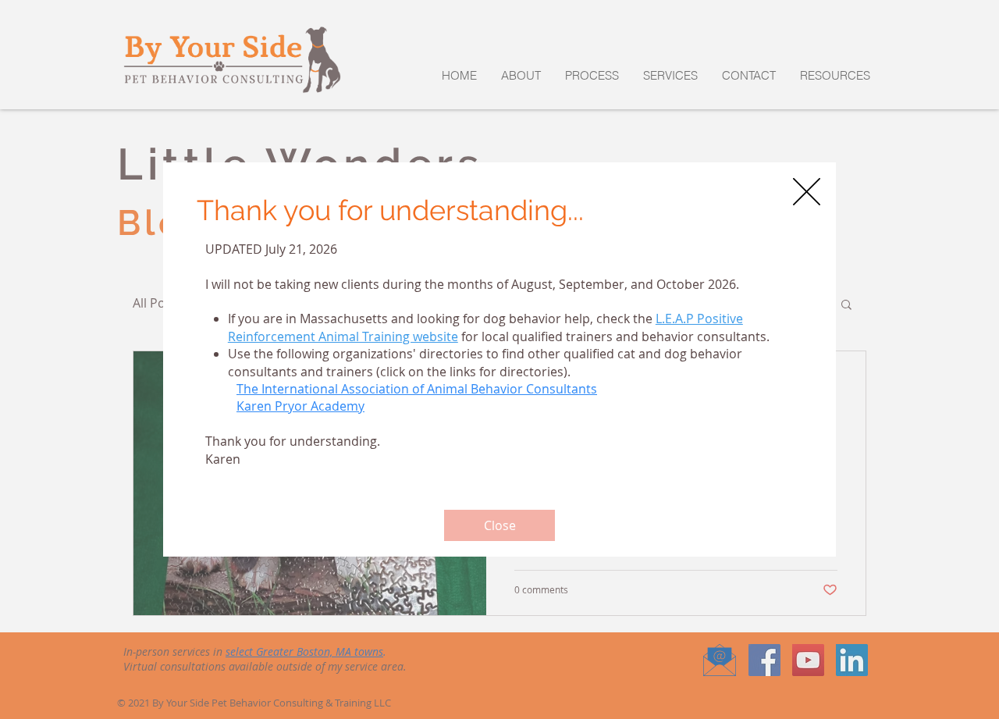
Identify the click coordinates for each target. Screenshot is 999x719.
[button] (806, 191)
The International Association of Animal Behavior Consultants (416, 388)
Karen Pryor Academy (300, 406)
